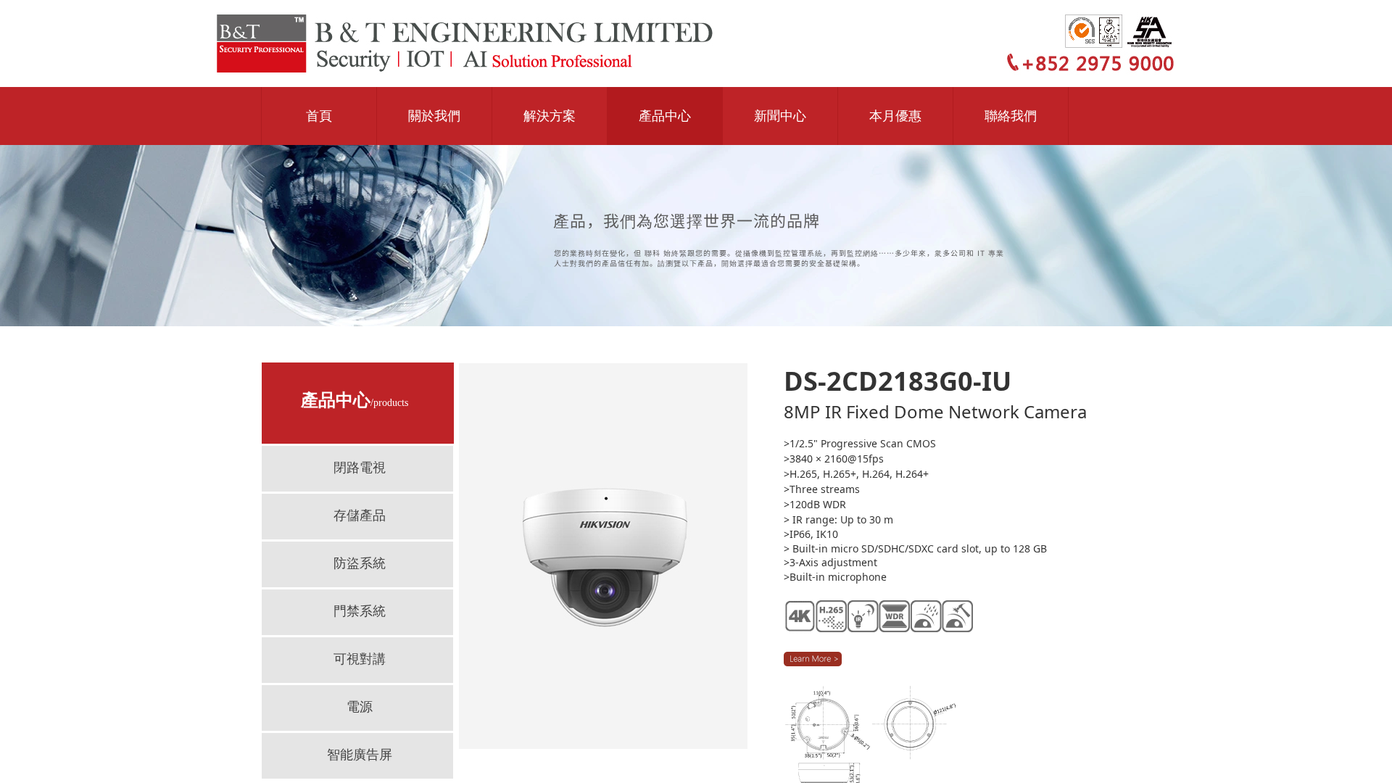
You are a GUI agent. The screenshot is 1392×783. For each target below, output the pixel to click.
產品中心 (665, 116)
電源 (360, 707)
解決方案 (549, 116)
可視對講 (360, 659)
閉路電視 (360, 467)
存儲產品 (360, 515)
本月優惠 (895, 116)
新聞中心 (780, 116)
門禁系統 (360, 611)
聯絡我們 (1011, 116)
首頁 (319, 116)
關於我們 (434, 116)
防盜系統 (360, 563)
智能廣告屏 (359, 754)
